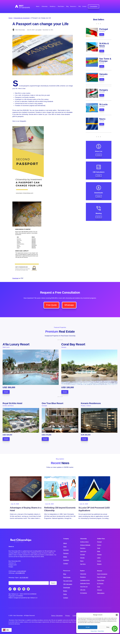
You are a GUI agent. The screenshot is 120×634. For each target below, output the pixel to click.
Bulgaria (99, 564)
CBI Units (82, 589)
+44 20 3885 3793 (20, 573)
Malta (98, 551)
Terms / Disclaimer (57, 615)
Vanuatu (82, 557)
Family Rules (100, 580)
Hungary (99, 554)
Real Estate (66, 577)
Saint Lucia (83, 551)
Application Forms (85, 583)
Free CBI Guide (101, 577)
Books (65, 591)
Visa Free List (84, 586)
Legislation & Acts (85, 580)
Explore (101, 34)
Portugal (99, 542)
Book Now (99, 216)
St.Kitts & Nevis (84, 542)
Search (53, 583)
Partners (65, 553)
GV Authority (83, 593)
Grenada (82, 554)
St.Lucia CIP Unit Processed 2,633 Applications (94, 509)
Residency (83, 577)
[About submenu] (39, 6)
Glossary (99, 590)
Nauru (81, 561)
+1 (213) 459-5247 (21, 571)
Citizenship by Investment (22, 18)
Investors (66, 560)
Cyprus (99, 561)
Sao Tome (83, 564)
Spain (98, 548)
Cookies (75, 615)
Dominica (82, 548)
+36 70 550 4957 (23, 577)
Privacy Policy (94, 631)
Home (10, 18)
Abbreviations (100, 593)
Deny (107, 627)
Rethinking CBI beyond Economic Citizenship (60, 509)
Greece (99, 545)
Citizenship (83, 574)
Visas (98, 586)
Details (6, 392)
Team (65, 546)
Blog (64, 574)
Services (66, 550)
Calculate (98, 175)
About (65, 543)
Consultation (93, 6)
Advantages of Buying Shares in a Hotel (25, 509)
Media (65, 557)
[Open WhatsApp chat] (115, 629)
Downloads (66, 587)
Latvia (98, 557)
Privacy (67, 615)
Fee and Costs (67, 581)
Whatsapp (69, 305)
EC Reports (100, 583)
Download (15, 278)
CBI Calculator (67, 584)
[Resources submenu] (76, 6)
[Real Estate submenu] (64, 6)
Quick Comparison (102, 574)
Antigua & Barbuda (85, 545)
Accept (87, 627)
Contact (65, 563)
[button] (117, 615)
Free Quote (51, 305)
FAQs (65, 594)
